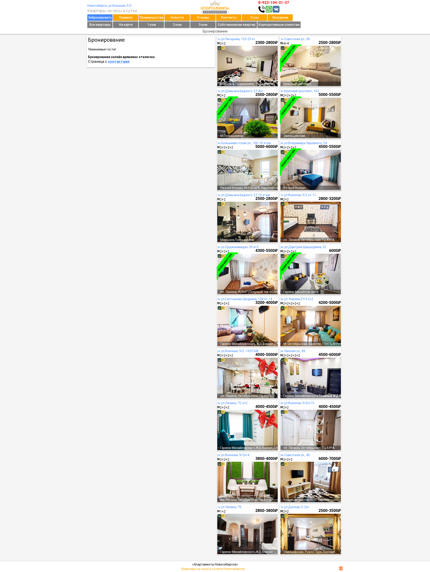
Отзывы (203, 17)
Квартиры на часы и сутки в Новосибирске (213, 569)
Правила (125, 17)
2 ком (177, 24)
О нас (254, 17)
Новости (177, 17)
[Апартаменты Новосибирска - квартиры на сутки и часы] (215, 6)
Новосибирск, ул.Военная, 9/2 (109, 5)
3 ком (203, 24)
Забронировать (100, 17)
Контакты (228, 17)
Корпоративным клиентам (279, 24)
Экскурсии (280, 17)
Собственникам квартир (236, 24)
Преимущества (151, 17)
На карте (126, 24)
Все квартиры (100, 24)
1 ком (151, 24)
